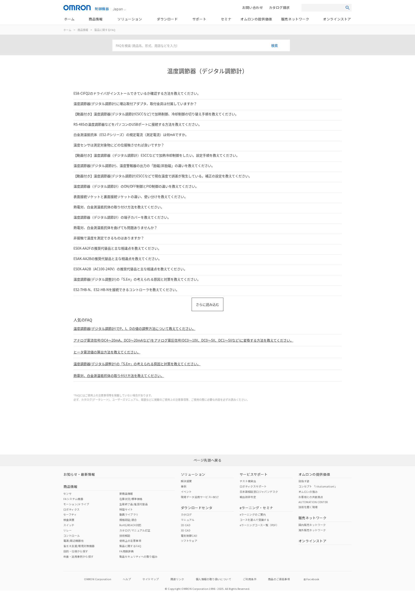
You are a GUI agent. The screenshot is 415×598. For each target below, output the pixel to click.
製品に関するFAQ (104, 30)
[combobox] (201, 45)
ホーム (67, 30)
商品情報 (83, 30)
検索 (274, 45)
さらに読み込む (207, 304)
